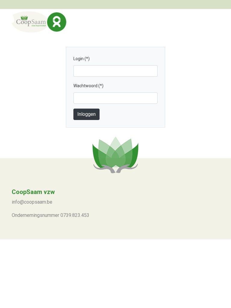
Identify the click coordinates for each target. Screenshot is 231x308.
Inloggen (86, 114)
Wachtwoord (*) (89, 85)
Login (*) (83, 58)
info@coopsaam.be (32, 202)
